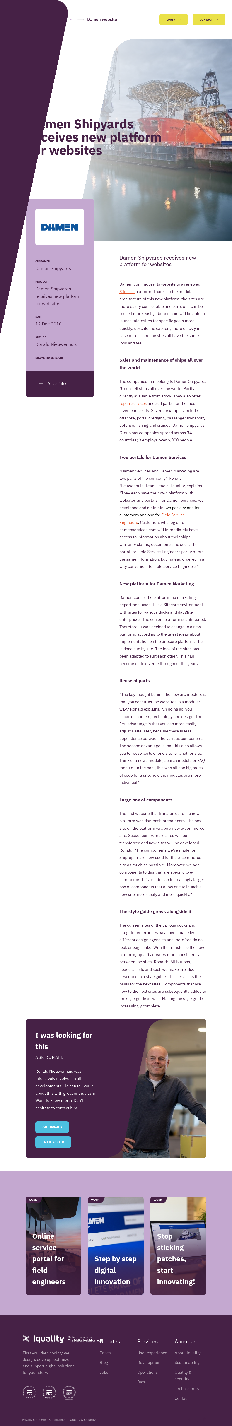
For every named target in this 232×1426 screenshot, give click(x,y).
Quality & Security (83, 1420)
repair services (133, 403)
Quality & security (183, 1375)
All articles (57, 383)
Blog (104, 1362)
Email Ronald (53, 1142)
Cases (105, 1352)
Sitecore (127, 291)
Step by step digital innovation (115, 1270)
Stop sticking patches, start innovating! (176, 1258)
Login (171, 20)
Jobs (104, 1372)
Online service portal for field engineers (49, 1258)
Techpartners (187, 1388)
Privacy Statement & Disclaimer (44, 1420)
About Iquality (188, 1352)
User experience (152, 1352)
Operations (147, 1372)
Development (149, 1362)
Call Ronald (52, 1127)
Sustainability (187, 1362)
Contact (206, 20)
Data (141, 1382)
